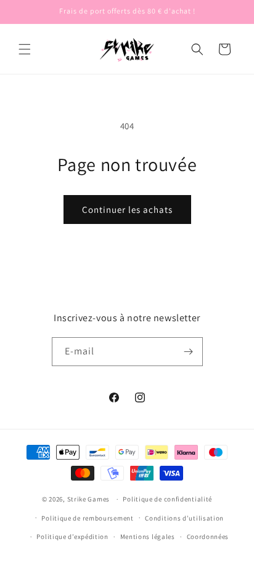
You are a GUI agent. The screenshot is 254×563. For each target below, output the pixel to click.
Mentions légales (147, 536)
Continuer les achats (127, 209)
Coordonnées (208, 536)
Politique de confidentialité (167, 499)
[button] (24, 49)
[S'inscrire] (188, 351)
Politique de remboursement (87, 518)
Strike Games (88, 499)
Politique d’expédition (72, 536)
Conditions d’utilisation (184, 518)
